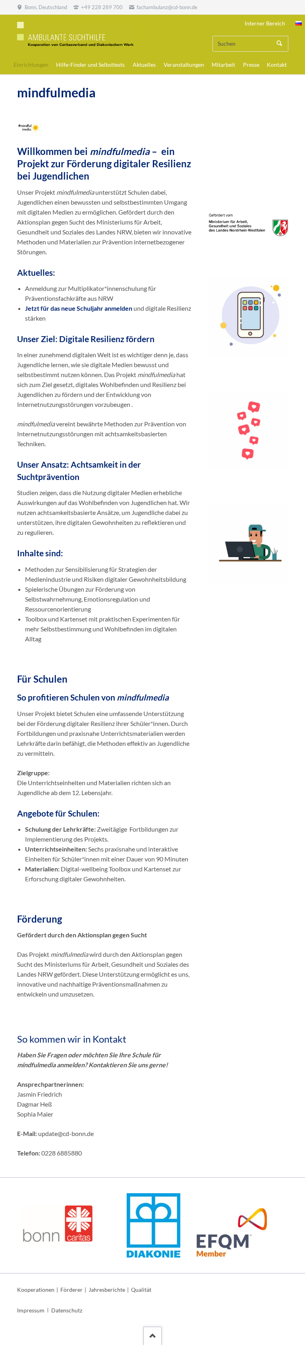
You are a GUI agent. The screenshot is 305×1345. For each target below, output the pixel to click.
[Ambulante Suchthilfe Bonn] (298, 23)
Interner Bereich (265, 23)
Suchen (279, 43)
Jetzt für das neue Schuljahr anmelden (78, 308)
